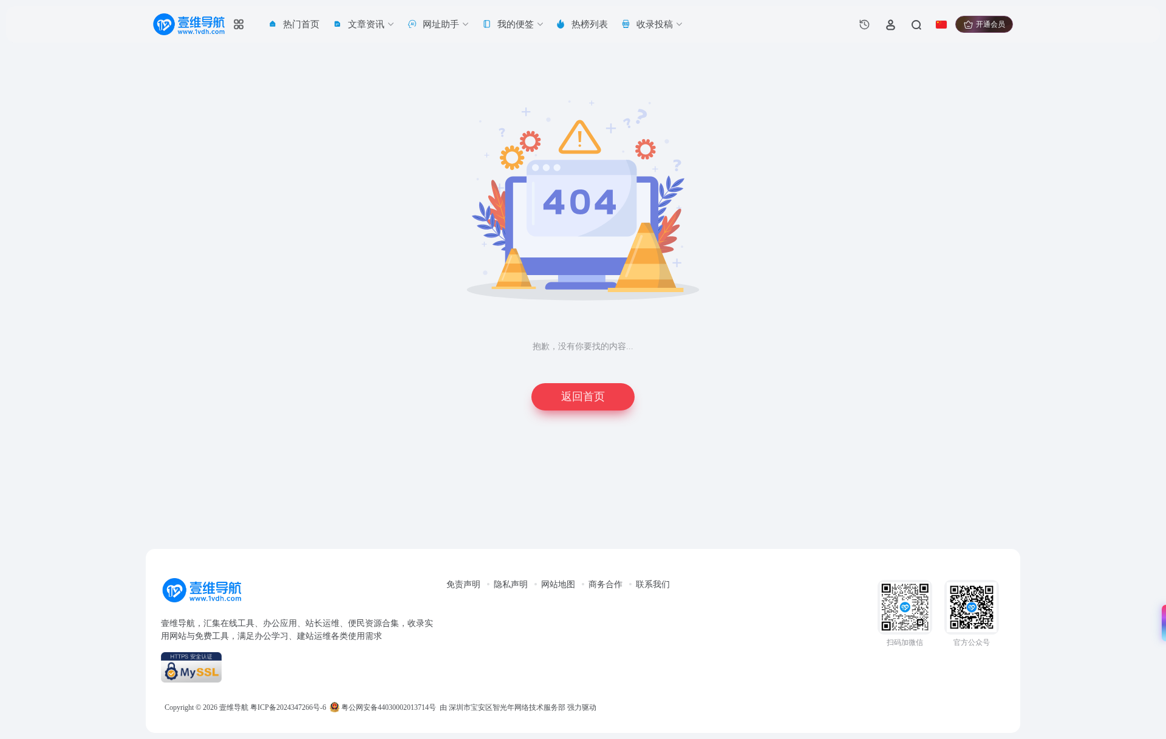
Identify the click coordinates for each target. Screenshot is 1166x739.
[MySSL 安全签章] (297, 667)
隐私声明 (511, 584)
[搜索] (915, 24)
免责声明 (463, 584)
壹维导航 (233, 707)
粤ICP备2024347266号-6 (288, 707)
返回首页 (583, 396)
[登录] (890, 24)
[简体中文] (941, 24)
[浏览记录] (864, 24)
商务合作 (605, 584)
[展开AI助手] (1161, 623)
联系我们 (653, 584)
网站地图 (558, 584)
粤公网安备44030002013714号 (387, 707)
